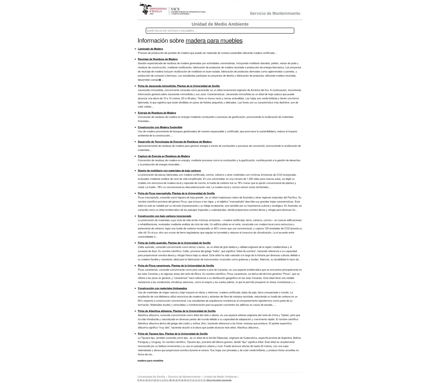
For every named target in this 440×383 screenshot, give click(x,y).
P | (179, 380)
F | (152, 380)
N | (173, 380)
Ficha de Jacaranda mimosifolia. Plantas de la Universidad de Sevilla (179, 86)
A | (139, 380)
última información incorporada (219, 380)
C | (143, 380)
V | (196, 380)
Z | (204, 380)
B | (141, 380)
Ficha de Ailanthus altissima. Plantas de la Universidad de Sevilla (177, 311)
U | (193, 380)
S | (188, 380)
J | (163, 380)
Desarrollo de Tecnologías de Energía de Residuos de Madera (175, 141)
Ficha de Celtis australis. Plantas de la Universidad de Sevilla (174, 243)
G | (155, 380)
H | (158, 380)
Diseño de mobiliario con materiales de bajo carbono (169, 170)
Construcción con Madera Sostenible (160, 127)
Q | (182, 380)
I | (161, 380)
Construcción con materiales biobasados (162, 288)
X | (199, 380)
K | (165, 380)
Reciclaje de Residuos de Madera (158, 59)
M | (170, 380)
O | (176, 380)
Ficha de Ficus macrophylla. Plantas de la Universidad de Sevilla (176, 193)
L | (168, 380)
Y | (202, 380)
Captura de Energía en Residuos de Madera (164, 156)
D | (146, 380)
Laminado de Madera (150, 49)
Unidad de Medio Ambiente (220, 24)
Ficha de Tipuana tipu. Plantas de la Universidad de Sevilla (173, 334)
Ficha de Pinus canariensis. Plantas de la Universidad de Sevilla (176, 265)
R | (185, 380)
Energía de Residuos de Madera (157, 113)
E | (149, 380)
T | (191, 380)
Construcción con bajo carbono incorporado (164, 216)
